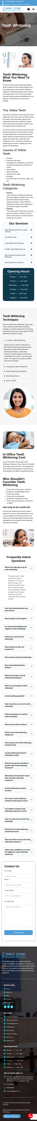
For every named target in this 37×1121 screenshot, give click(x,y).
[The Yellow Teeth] (31, 237)
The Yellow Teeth (11, 237)
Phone (6, 879)
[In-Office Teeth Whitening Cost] (31, 249)
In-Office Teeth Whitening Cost (15, 249)
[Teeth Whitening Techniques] (31, 243)
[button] (33, 9)
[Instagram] (8, 1006)
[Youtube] (11, 1006)
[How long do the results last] (31, 262)
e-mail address (9, 890)
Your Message (9, 901)
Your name (8, 871)
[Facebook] (5, 1006)
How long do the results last (14, 262)
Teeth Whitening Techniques (14, 243)
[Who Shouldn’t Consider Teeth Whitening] (31, 255)
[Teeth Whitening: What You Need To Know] (31, 230)
